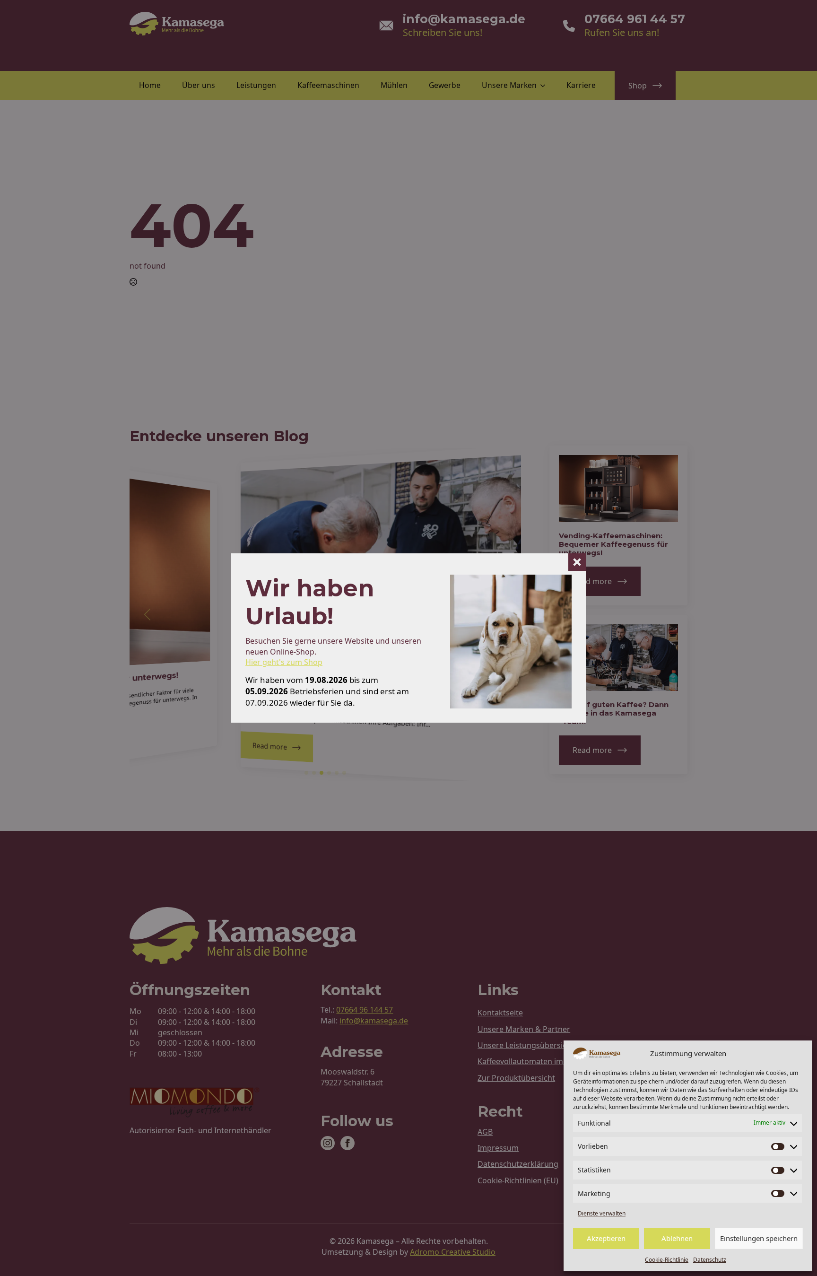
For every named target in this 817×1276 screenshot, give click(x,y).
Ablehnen (677, 1238)
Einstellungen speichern (759, 1238)
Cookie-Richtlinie (666, 1260)
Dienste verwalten (602, 1213)
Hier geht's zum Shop (283, 662)
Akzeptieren (606, 1238)
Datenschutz (709, 1260)
